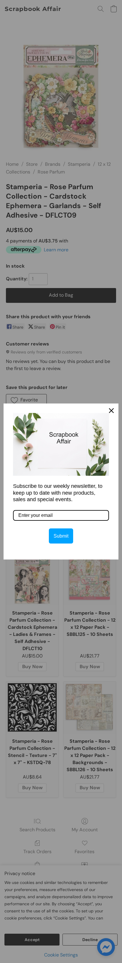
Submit (61, 535)
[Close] (111, 410)
